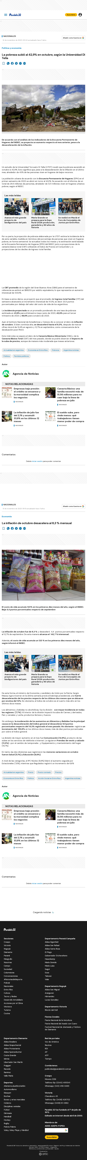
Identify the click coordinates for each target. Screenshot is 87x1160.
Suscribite (71, 15)
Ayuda (56, 1149)
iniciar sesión (37, 461)
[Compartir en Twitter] (16, 63)
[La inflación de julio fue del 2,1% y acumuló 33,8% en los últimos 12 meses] (7, 416)
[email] (20, 63)
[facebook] (12, 63)
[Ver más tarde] (3, 63)
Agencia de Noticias (26, 373)
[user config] (80, 15)
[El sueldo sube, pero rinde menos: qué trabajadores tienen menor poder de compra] (50, 416)
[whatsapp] (8, 63)
